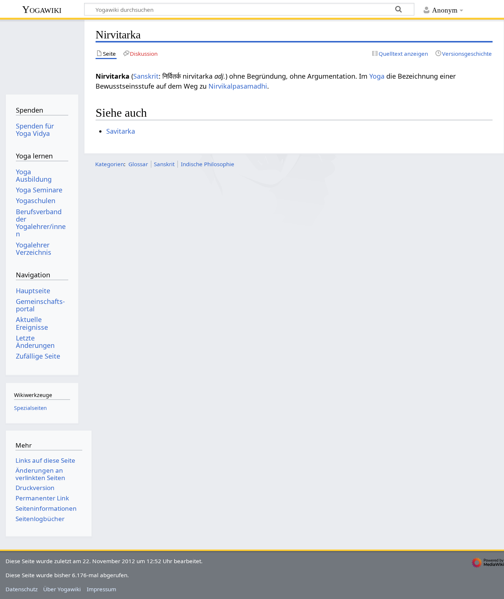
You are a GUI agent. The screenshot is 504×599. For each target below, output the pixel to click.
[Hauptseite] (42, 54)
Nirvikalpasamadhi (237, 86)
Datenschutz (22, 589)
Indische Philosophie (207, 164)
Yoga (376, 76)
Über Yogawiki (62, 589)
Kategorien (109, 164)
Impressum (101, 589)
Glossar (138, 164)
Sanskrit (146, 76)
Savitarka (120, 131)
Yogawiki (42, 9)
